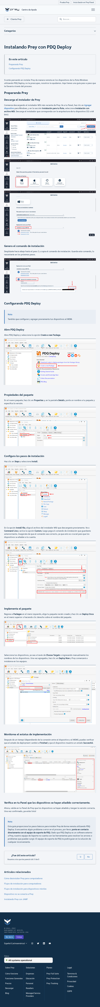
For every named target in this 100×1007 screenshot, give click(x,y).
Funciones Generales (14, 979)
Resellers (29, 988)
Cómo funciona (11, 974)
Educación (30, 979)
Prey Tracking (52, 983)
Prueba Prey (64, 2)
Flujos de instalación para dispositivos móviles (25, 889)
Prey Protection (53, 979)
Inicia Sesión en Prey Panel (83, 2)
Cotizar (19, 937)
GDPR (69, 991)
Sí (80, 857)
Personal (29, 983)
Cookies (70, 986)
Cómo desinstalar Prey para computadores (23, 878)
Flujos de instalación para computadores (22, 884)
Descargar (9, 988)
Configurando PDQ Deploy (19, 69)
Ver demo (9, 937)
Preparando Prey (16, 65)
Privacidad (71, 982)
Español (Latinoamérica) (14, 943)
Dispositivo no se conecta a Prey (18, 894)
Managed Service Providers (33, 994)
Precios (8, 983)
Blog (7, 993)
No (88, 857)
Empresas (30, 974)
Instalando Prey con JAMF (16, 899)
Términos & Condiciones (72, 975)
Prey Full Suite (52, 974)
